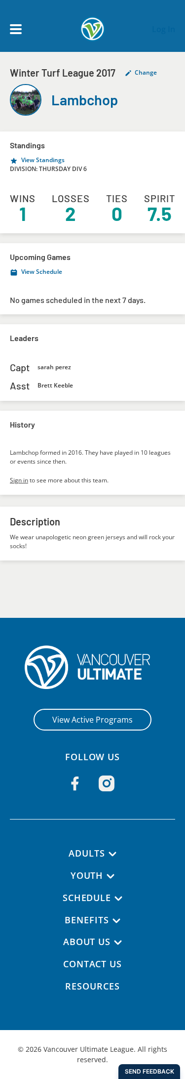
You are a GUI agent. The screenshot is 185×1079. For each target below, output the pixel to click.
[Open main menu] (16, 29)
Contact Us (92, 964)
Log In (163, 29)
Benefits (87, 920)
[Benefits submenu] (116, 920)
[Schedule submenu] (118, 898)
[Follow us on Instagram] (106, 783)
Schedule (87, 898)
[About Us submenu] (118, 942)
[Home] (92, 667)
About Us (87, 942)
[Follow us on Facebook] (75, 783)
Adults (87, 853)
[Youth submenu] (110, 876)
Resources (92, 986)
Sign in (19, 480)
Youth (87, 875)
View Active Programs (92, 719)
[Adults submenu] (112, 854)
